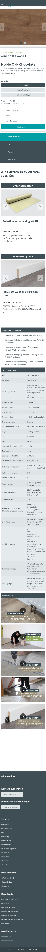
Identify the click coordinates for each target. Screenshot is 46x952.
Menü (2, 4)
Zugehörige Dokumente (11, 330)
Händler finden (23, 127)
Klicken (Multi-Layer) (23, 95)
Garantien (5, 857)
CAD (9, 144)
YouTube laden (34, 620)
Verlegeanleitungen (8, 907)
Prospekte (5, 903)
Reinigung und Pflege (9, 915)
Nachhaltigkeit (7, 882)
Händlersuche (6, 845)
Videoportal (6, 853)
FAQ (3, 833)
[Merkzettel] (38, 2)
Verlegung (5, 837)
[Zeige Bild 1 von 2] (21, 43)
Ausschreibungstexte (9, 849)
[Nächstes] (44, 27)
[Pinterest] (7, 781)
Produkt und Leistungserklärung (12, 919)
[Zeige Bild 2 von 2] (25, 43)
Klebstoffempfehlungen (10, 911)
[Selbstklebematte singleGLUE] (23, 203)
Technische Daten (9, 370)
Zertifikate (5, 923)
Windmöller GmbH (8, 878)
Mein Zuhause (11, 121)
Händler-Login (7, 937)
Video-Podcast (7, 865)
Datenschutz (33, 949)
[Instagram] (16, 781)
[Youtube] (12, 781)
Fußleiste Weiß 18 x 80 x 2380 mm (20, 293)
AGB (9, 949)
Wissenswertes (7, 829)
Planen (10, 152)
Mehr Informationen (13, 620)
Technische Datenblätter (10, 899)
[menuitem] (30, 3)
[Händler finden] (42, 2)
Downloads (6, 825)
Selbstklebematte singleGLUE (20, 221)
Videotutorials (7, 595)
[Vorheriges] (2, 27)
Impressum (20, 949)
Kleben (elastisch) (23, 85)
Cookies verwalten (10, 807)
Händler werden (7, 941)
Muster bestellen (12, 110)
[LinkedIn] (21, 781)
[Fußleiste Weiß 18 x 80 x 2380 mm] (23, 273)
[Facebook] (2, 781)
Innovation (5, 886)
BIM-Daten (12, 159)
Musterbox (5, 861)
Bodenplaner (6, 841)
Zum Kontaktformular (11, 795)
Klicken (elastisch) (23, 90)
